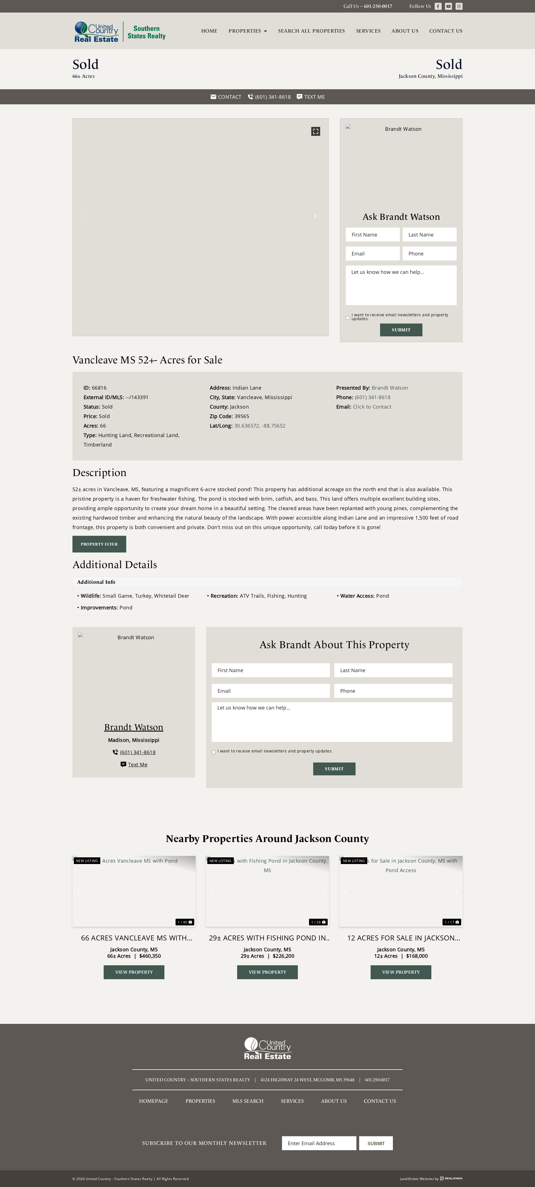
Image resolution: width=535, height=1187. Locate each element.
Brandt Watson (390, 387)
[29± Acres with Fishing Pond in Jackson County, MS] (267, 891)
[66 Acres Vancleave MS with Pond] (134, 891)
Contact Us (446, 31)
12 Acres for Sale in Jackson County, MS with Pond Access (401, 937)
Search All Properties (311, 31)
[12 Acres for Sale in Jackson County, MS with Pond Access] (401, 891)
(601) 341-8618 (372, 397)
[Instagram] (459, 6)
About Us (404, 31)
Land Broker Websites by (419, 1179)
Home (209, 31)
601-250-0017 (378, 6)
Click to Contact (372, 406)
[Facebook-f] (438, 6)
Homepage (153, 1101)
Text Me (137, 764)
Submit (401, 329)
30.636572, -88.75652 (260, 425)
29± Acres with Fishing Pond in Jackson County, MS (267, 937)
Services (368, 31)
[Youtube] (448, 6)
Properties (244, 31)
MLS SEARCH (248, 1101)
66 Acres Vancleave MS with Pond (134, 937)
